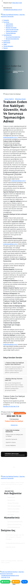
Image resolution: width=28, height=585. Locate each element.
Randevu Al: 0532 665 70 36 (11, 406)
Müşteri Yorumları (11, 27)
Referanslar (6, 42)
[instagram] (2, 13)
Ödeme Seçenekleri (11, 31)
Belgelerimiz (9, 26)
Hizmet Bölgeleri (8, 46)
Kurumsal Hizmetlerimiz (13, 37)
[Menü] (1, 18)
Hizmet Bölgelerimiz (14, 527)
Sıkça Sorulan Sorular (12, 29)
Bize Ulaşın (11, 514)
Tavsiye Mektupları (13, 511)
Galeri (5, 44)
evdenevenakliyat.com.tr (10, 137)
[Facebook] (1, 13)
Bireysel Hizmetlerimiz (12, 39)
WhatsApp (6, 581)
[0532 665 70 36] (17, 3)
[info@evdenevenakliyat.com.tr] (12, 9)
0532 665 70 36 (14, 416)
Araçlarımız (6, 40)
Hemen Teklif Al (9, 99)
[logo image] (14, 572)
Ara (25, 581)
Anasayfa (6, 20)
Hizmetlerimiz (7, 35)
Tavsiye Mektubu (11, 33)
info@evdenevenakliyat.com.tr (15, 543)
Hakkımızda (9, 24)
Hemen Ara (14, 425)
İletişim (5, 48)
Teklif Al (17, 581)
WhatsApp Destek (20, 99)
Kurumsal (6, 22)
